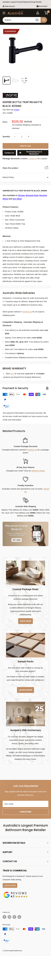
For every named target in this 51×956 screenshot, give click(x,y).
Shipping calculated (31, 125)
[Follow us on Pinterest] (14, 917)
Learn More (10, 885)
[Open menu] (4, 13)
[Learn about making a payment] (25, 400)
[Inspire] (16, 93)
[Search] (44, 20)
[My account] (37, 12)
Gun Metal (17, 199)
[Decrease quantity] (15, 136)
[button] (46, 12)
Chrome (21, 195)
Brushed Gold (32, 195)
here (12, 374)
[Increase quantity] (28, 136)
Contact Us (9, 153)
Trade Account (10, 6)
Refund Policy (8, 177)
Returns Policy (38, 471)
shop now (25, 621)
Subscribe (25, 812)
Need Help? (43, 6)
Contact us (27, 312)
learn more (25, 690)
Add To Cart (25, 146)
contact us (33, 158)
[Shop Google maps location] (16, 892)
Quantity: (6, 136)
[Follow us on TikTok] (19, 917)
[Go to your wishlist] (42, 12)
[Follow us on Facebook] (4, 917)
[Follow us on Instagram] (9, 917)
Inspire (16, 110)
